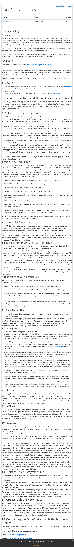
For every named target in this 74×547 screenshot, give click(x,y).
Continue (37, 545)
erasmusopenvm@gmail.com (16, 535)
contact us (56, 93)
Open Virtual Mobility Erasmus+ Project (39, 65)
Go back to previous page (64, 6)
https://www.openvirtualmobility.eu (20, 538)
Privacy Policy (7, 21)
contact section (59, 346)
